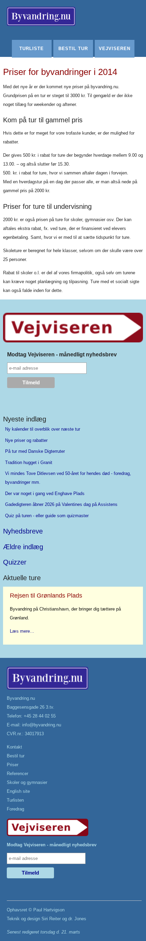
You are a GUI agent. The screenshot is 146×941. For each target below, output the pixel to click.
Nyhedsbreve (23, 531)
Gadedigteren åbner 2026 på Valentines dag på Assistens (61, 504)
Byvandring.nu (21, 698)
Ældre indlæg (23, 547)
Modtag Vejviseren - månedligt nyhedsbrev (62, 354)
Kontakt (14, 747)
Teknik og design (23, 918)
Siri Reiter (51, 918)
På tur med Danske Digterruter (35, 451)
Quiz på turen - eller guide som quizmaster (47, 515)
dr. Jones (77, 918)
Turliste (31, 48)
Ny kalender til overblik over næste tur (42, 429)
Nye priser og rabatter (26, 440)
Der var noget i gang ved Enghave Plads (45, 493)
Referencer (17, 773)
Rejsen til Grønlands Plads (46, 595)
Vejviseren (114, 48)
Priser (12, 764)
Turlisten (15, 800)
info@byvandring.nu (41, 724)
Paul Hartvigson (49, 909)
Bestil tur (73, 48)
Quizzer (14, 562)
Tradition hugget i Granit (28, 462)
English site (18, 791)
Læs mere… (22, 631)
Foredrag (15, 809)
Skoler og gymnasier (27, 782)
